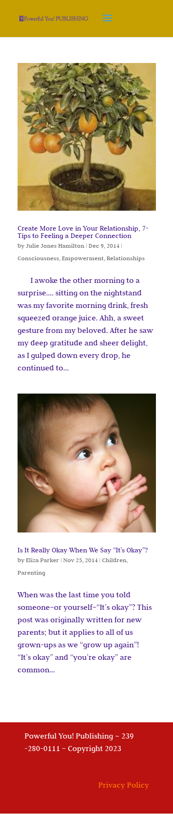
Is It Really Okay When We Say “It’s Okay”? (83, 550)
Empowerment (83, 258)
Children (114, 560)
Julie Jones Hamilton (55, 245)
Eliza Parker (42, 560)
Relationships (126, 258)
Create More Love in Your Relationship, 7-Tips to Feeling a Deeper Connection (83, 232)
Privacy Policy (123, 784)
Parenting (31, 572)
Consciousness (38, 258)
